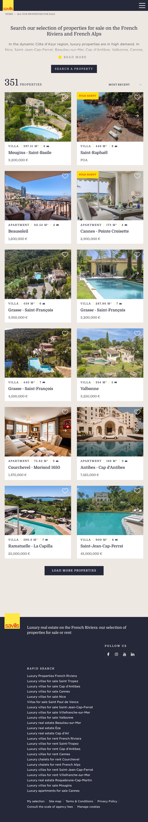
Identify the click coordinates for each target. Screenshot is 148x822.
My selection (36, 801)
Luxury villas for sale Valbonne (50, 717)
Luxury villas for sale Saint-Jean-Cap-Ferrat (60, 707)
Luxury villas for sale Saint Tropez (52, 681)
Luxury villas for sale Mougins (49, 785)
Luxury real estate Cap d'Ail (48, 733)
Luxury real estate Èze (44, 728)
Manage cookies (88, 806)
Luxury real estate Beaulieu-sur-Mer (54, 722)
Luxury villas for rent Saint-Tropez (53, 743)
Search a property (74, 68)
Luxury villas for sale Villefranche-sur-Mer (58, 712)
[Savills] (8, 5)
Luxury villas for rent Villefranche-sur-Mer (58, 775)
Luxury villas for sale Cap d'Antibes (53, 686)
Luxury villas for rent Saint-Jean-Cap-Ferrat (60, 769)
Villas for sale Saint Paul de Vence (53, 702)
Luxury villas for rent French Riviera (54, 738)
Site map (55, 801)
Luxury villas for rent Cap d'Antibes (53, 748)
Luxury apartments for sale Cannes (53, 790)
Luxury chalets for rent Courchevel (53, 759)
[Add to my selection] (65, 97)
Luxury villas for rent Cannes (48, 754)
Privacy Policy (107, 801)
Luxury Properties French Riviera (52, 675)
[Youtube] (124, 654)
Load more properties (74, 570)
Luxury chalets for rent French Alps (53, 764)
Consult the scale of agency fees (50, 806)
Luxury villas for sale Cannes (48, 691)
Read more (75, 57)
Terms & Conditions (79, 801)
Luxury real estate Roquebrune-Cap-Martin (59, 780)
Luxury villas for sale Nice (46, 696)
